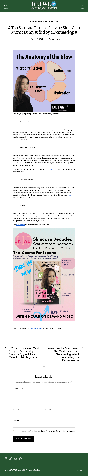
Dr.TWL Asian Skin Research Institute (26, 470)
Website (16, 420)
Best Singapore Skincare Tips (44, 21)
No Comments (54, 39)
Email (48, 410)
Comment (18, 389)
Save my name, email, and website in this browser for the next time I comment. (45, 431)
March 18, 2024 (36, 39)
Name (16, 410)
